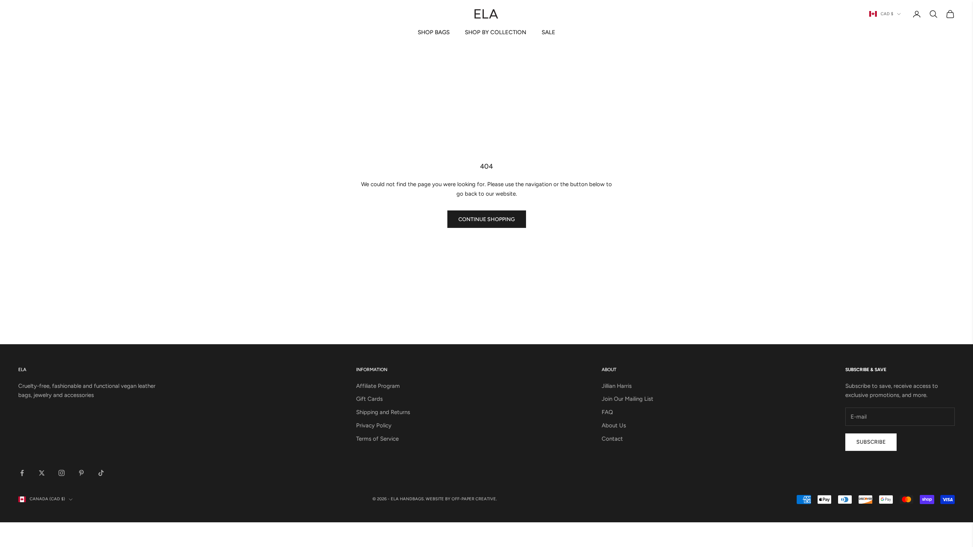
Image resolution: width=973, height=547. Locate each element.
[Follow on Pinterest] (81, 473)
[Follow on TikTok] (101, 473)
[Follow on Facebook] (22, 473)
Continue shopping (486, 219)
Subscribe (871, 442)
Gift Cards (369, 398)
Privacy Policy (373, 425)
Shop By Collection (495, 32)
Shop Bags (434, 32)
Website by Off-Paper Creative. (461, 498)
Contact (612, 438)
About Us (614, 425)
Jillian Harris (617, 386)
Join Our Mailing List (627, 398)
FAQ (607, 412)
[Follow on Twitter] (42, 473)
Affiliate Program (378, 386)
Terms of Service (377, 438)
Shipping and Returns (383, 412)
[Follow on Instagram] (61, 473)
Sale (548, 32)
